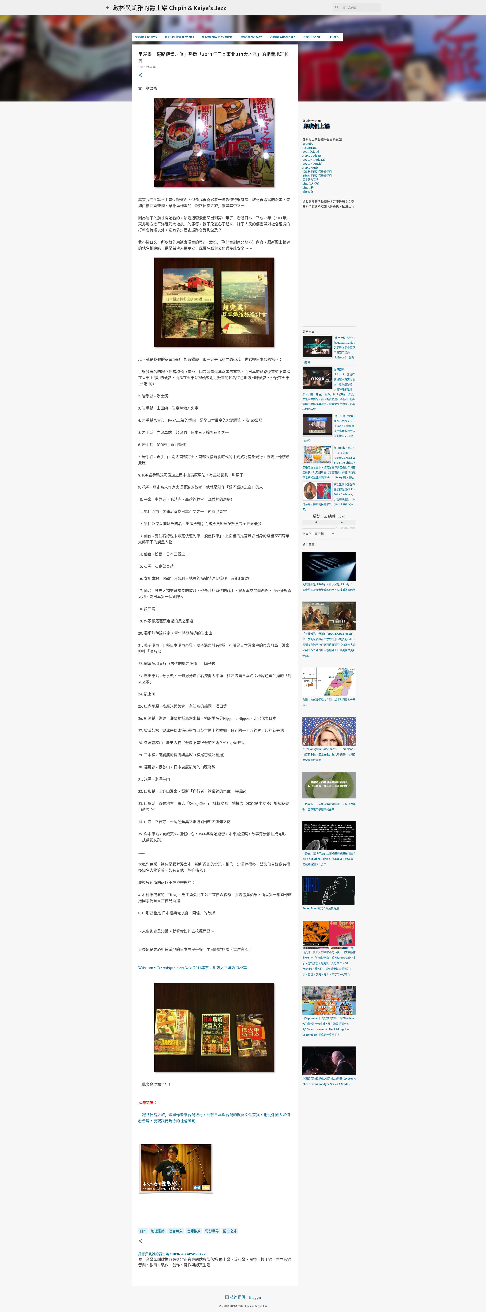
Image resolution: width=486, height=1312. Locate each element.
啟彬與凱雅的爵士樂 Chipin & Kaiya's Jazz (169, 7)
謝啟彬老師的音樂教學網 (317, 175)
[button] (140, 75)
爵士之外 (230, 1231)
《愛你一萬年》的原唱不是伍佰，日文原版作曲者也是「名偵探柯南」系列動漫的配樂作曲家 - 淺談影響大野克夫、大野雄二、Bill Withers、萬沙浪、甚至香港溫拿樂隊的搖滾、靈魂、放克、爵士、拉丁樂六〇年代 (329, 963)
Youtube (307, 143)
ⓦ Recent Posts (345, 527)
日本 (143, 1231)
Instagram (309, 147)
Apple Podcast (311, 155)
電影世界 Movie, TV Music (217, 37)
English (335, 37)
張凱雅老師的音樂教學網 (317, 171)
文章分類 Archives (146, 37)
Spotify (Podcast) (313, 159)
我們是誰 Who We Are (282, 37)
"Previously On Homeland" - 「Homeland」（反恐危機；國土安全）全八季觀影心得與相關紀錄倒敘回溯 (329, 755)
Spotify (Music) (312, 163)
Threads (307, 191)
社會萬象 (176, 1231)
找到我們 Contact (251, 37)
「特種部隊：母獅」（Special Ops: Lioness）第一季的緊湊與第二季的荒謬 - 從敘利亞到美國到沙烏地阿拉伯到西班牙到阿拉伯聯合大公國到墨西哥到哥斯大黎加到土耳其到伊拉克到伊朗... (329, 644)
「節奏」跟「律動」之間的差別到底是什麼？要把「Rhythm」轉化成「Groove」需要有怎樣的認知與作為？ (329, 859)
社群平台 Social (313, 37)
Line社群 (308, 187)
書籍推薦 (194, 1231)
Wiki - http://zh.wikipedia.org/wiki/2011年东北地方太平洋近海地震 (192, 967)
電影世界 (212, 1231)
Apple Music (310, 167)
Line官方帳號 (310, 183)
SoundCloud (310, 151)
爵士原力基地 (310, 179)
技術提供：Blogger (245, 1297)
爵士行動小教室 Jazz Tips (179, 37)
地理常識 (158, 1231)
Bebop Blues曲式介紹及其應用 (320, 908)
